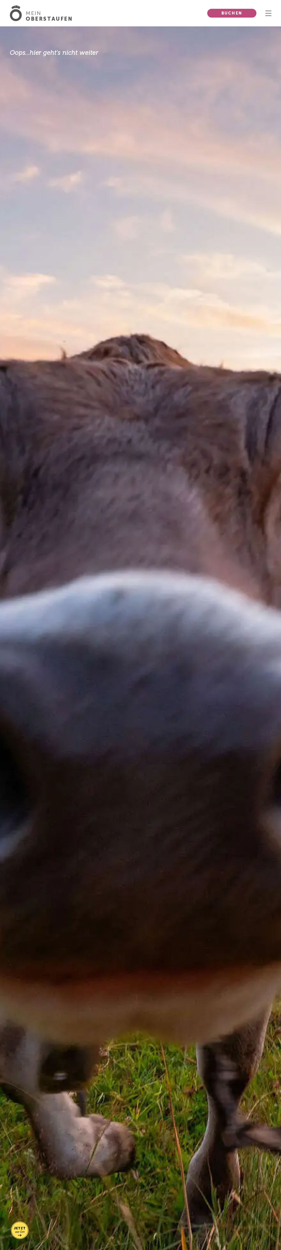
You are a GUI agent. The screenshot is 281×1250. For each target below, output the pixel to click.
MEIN (49, 16)
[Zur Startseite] (18, 13)
